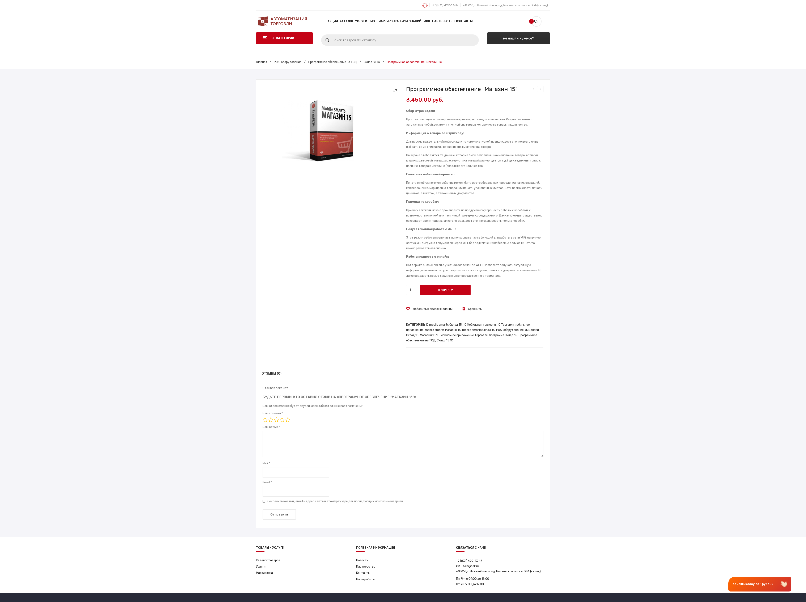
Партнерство (365, 566)
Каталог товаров (268, 560)
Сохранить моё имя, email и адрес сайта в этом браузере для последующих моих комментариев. (335, 501)
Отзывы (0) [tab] (271, 373)
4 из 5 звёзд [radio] (282, 419)
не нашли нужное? (518, 38)
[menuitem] (332, 21)
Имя (266, 463)
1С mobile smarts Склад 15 (443, 325)
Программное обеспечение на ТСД (332, 62)
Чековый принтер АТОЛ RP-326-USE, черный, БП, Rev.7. (533, 89)
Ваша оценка (273, 413)
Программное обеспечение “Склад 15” (540, 89)
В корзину (445, 290)
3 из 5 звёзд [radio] (276, 419)
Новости (362, 560)
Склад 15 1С (372, 62)
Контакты (363, 573)
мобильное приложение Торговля (464, 335)
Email (267, 482)
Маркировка (264, 573)
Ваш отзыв (271, 427)
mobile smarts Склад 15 (478, 330)
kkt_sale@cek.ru (467, 566)
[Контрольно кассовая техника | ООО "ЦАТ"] (282, 21)
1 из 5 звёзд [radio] (265, 419)
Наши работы (365, 579)
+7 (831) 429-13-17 (445, 5)
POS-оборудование (287, 62)
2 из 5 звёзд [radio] (270, 419)
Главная (261, 62)
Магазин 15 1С (429, 335)
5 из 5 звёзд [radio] (287, 419)
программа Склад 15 (503, 335)
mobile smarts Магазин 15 (443, 330)
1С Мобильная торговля (479, 325)
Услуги (261, 566)
